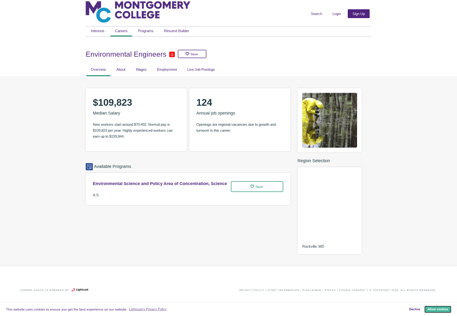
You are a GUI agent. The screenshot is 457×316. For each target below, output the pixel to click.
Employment (167, 69)
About (120, 69)
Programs (146, 31)
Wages (141, 69)
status (330, 290)
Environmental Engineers (126, 54)
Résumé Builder (176, 31)
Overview (98, 69)
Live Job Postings (201, 69)
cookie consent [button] (352, 290)
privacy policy (251, 290)
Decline (414, 309)
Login (337, 14)
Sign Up (359, 14)
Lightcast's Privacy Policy (148, 309)
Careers (121, 31)
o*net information (283, 290)
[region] (329, 207)
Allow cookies (437, 309)
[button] (316, 14)
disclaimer (312, 290)
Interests (97, 31)
